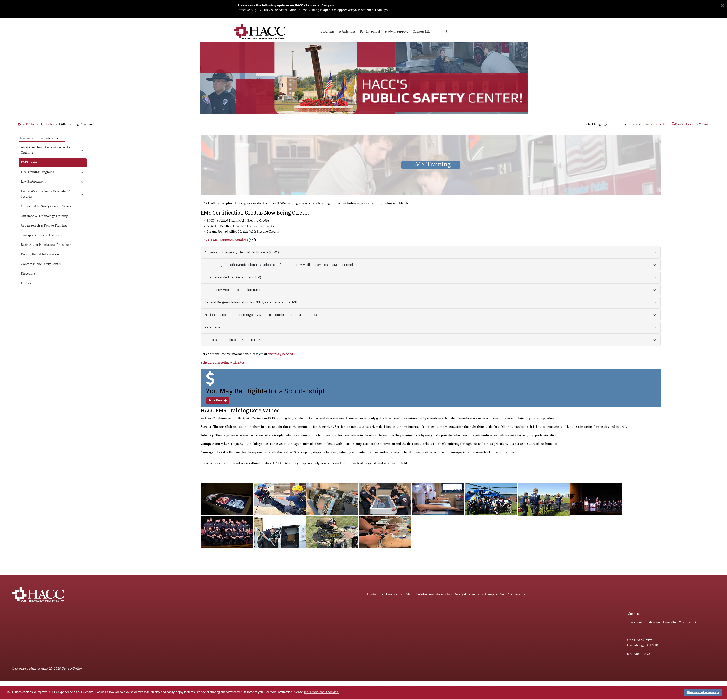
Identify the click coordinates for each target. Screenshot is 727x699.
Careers (391, 594)
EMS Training (31, 162)
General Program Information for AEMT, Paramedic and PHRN (251, 302)
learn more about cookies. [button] (321, 692)
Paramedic (213, 327)
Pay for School (370, 32)
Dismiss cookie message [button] (703, 692)
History (26, 283)
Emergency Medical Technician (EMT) (233, 289)
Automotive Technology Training (44, 216)
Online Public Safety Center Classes (46, 206)
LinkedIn (669, 622)
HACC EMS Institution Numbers (224, 240)
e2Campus (489, 594)
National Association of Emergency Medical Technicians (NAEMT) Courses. (261, 314)
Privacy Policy (72, 669)
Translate (659, 124)
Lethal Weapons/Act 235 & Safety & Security (46, 194)
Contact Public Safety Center (41, 264)
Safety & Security (467, 594)
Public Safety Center (40, 124)
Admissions (347, 32)
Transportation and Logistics (41, 235)
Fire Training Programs (37, 172)
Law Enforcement (33, 182)
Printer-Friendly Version (692, 124)
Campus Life (421, 32)
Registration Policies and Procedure (46, 245)
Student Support (396, 32)
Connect (634, 614)
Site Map (406, 594)
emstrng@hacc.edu (281, 354)
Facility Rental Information (40, 254)
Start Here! (216, 400)
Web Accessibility (512, 594)
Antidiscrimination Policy (434, 594)
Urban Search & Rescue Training (44, 226)
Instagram (653, 622)
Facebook (636, 622)
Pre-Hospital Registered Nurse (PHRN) (233, 339)
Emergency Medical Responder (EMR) (233, 277)
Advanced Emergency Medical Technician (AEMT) (242, 252)
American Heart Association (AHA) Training (46, 150)
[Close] (722, 5)
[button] (447, 32)
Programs (327, 32)
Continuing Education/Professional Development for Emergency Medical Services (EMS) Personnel (279, 264)
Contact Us (375, 594)
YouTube (685, 622)
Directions (28, 274)
